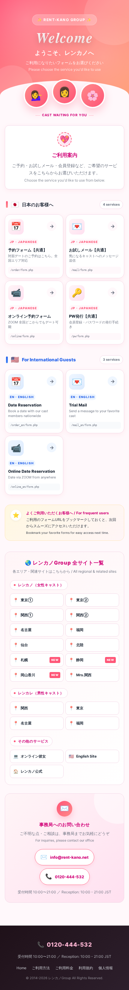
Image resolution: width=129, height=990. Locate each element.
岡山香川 (35, 674)
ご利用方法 (41, 968)
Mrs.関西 (80, 674)
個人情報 (105, 968)
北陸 (76, 644)
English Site (83, 756)
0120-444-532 (64, 876)
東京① (23, 599)
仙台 (20, 644)
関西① (23, 615)
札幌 (35, 659)
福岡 (76, 630)
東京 (76, 708)
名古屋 (22, 630)
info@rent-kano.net (64, 857)
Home (21, 968)
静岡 (91, 659)
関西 (20, 708)
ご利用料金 (64, 968)
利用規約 (86, 968)
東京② (78, 599)
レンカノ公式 (27, 771)
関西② (78, 615)
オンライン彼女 (29, 756)
